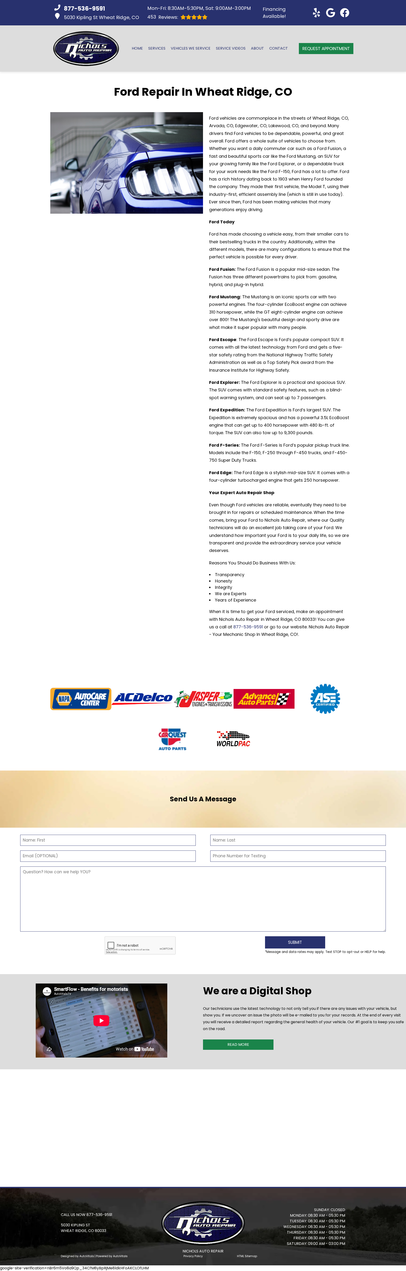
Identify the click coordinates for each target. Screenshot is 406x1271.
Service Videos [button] (231, 48)
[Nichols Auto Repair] (86, 48)
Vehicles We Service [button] (191, 48)
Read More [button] (238, 1044)
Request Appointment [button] (326, 48)
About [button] (257, 48)
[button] (316, 12)
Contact (278, 48)
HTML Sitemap (247, 1256)
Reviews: (162, 17)
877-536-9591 (248, 627)
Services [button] (156, 48)
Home (137, 48)
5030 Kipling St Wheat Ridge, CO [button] (101, 17)
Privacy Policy (193, 1256)
